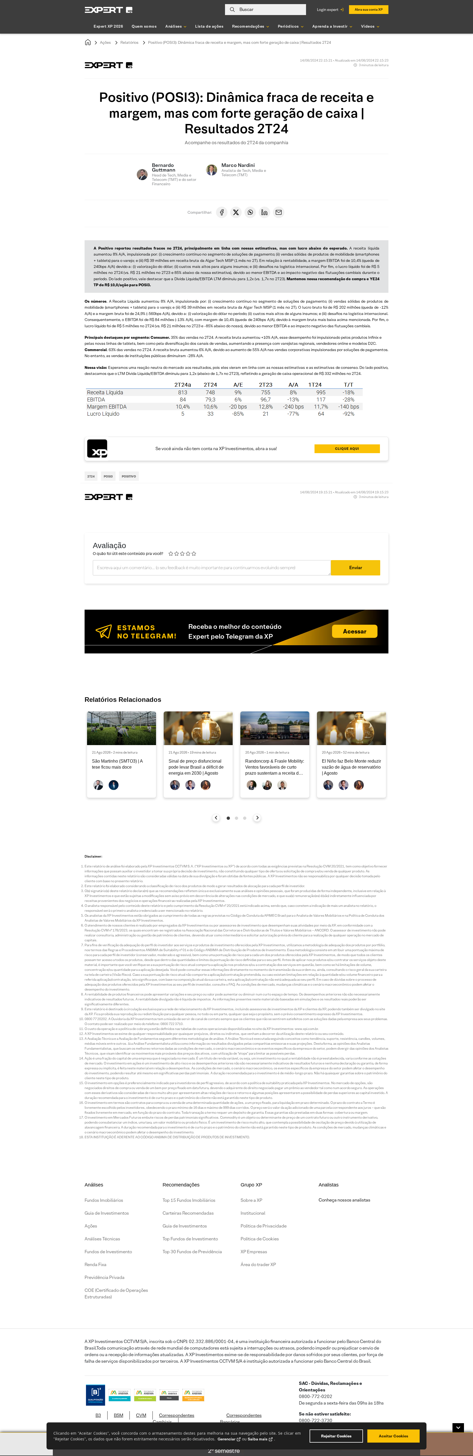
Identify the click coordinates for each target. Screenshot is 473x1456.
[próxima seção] (257, 818)
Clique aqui (347, 449)
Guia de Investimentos (107, 1213)
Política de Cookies (260, 1239)
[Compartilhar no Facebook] (221, 212)
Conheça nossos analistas (344, 1200)
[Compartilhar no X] (236, 212)
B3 (98, 1415)
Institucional (253, 1213)
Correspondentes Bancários (241, 1418)
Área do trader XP (258, 1264)
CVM (141, 1415)
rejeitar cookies (336, 1436)
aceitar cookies (393, 1436)
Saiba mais (257, 1439)
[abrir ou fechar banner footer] (458, 1427)
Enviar (355, 568)
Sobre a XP (251, 1200)
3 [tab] (244, 818)
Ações (105, 42)
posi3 (108, 476)
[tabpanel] (121, 754)
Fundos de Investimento (108, 1252)
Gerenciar (226, 1439)
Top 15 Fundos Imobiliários (189, 1200)
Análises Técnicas (102, 1239)
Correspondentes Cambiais (173, 1418)
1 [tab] (228, 818)
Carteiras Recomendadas (188, 1213)
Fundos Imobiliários (104, 1200)
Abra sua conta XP (369, 9)
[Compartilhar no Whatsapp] (250, 212)
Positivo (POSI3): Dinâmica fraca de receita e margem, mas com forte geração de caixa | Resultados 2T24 (239, 42)
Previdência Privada (105, 1277)
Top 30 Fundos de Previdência (192, 1252)
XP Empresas (254, 1252)
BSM (118, 1415)
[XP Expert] (109, 9)
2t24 (91, 476)
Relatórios (129, 42)
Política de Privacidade (264, 1226)
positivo (129, 476)
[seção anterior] (216, 818)
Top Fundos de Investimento (190, 1239)
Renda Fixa (95, 1264)
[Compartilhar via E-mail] (278, 212)
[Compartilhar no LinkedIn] (264, 212)
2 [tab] (236, 818)
